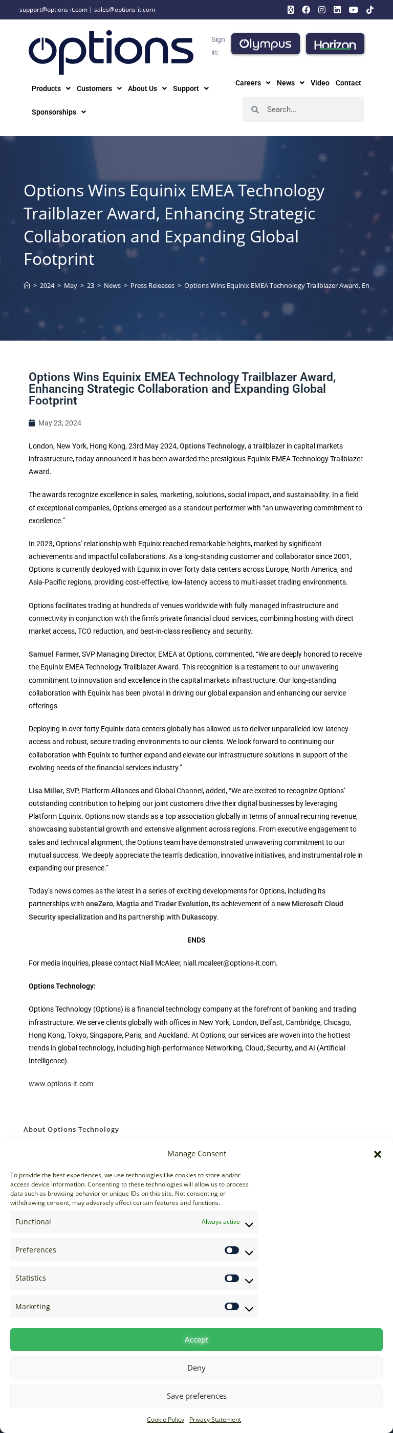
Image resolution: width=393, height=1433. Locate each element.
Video (320, 83)
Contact (348, 83)
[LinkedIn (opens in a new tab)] (337, 10)
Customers (94, 88)
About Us (142, 88)
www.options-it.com (61, 1084)
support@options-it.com (53, 9)
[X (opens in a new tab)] (290, 10)
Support (186, 88)
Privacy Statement (215, 1419)
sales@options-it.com (124, 9)
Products (46, 88)
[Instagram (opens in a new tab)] (322, 10)
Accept (196, 1339)
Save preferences (197, 1396)
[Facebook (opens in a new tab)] (306, 10)
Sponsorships (54, 112)
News (286, 83)
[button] (378, 1154)
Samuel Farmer (54, 654)
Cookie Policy (165, 1419)
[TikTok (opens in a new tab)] (368, 10)
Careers (248, 83)
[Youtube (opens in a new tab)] (353, 10)
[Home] (27, 285)
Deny (196, 1367)
